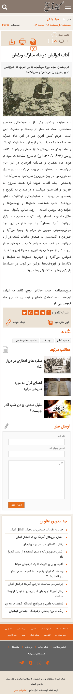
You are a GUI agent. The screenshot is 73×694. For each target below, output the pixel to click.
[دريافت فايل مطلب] (11, 42)
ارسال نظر (16, 505)
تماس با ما (43, 647)
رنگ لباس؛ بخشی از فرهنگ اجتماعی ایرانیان (36, 611)
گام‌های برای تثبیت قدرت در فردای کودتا (39, 564)
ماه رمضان (63, 340)
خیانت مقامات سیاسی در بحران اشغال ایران (36, 529)
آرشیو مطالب (59, 647)
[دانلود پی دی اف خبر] (32, 42)
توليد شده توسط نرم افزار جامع (35, 690)
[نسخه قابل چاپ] (22, 42)
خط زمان (9, 629)
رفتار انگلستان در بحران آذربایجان (43, 544)
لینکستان (15, 647)
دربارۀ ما (28, 647)
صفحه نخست (62, 629)
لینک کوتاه (19, 322)
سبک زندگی (53, 19)
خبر (69, 19)
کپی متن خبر (62, 322)
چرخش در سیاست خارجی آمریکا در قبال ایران (35, 584)
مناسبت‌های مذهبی (25, 340)
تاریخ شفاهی (46, 629)
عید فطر (46, 340)
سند (23, 635)
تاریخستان (21, 629)
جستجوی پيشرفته (37, 654)
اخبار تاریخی (12, 635)
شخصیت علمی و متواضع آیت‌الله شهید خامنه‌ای (34, 603)
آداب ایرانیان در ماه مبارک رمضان (40, 55)
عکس (33, 629)
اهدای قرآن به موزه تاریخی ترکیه (28, 386)
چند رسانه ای (60, 635)
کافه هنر (47, 635)
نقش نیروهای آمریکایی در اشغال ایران (39, 537)
